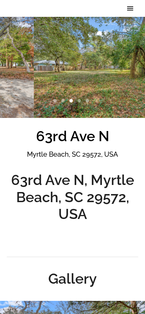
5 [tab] (88, 101)
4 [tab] (80, 101)
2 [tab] (64, 101)
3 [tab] (72, 101)
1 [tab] (56, 101)
